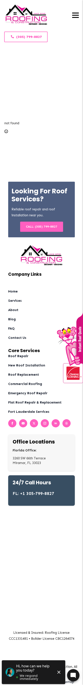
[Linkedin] (56, 423)
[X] (34, 423)
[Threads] (66, 423)
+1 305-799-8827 (37, 493)
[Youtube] (23, 423)
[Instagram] (45, 423)
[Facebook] (12, 423)
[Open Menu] (75, 15)
